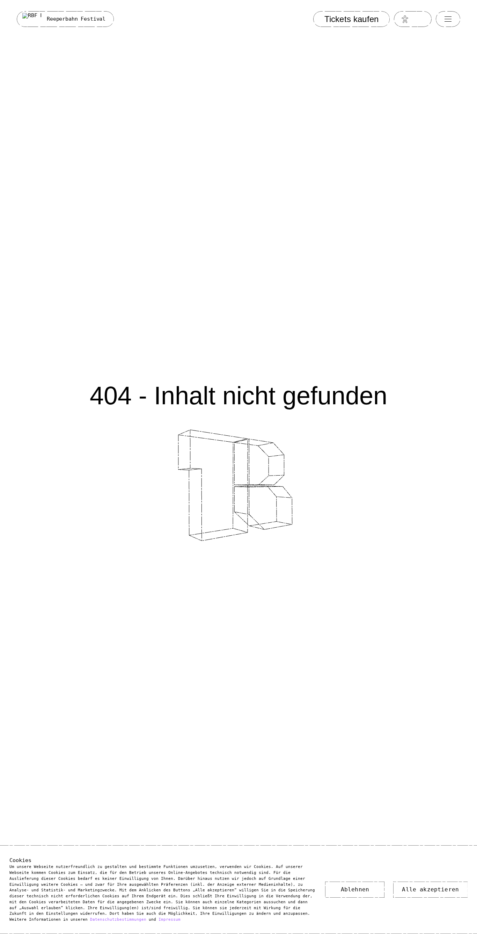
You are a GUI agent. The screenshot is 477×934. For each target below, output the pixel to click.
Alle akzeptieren (430, 889)
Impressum (170, 919)
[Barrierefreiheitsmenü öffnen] (405, 19)
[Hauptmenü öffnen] (448, 19)
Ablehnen (355, 889)
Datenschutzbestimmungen (118, 919)
